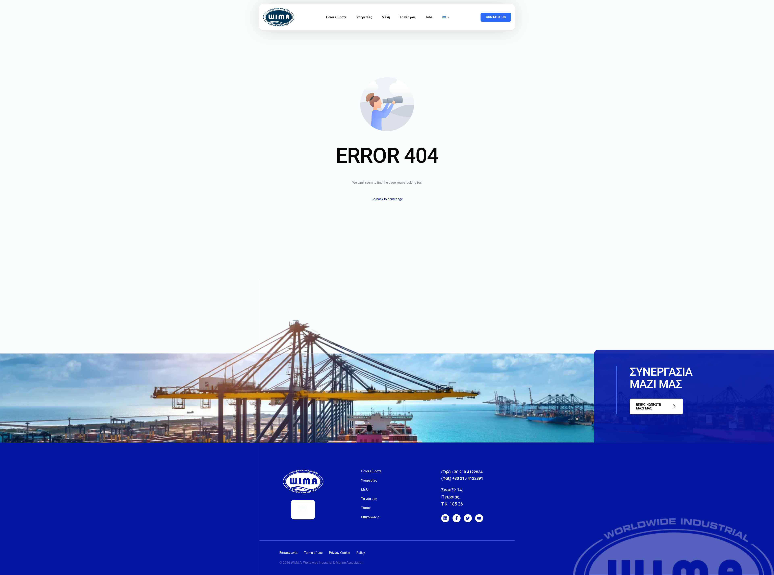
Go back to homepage (387, 199)
